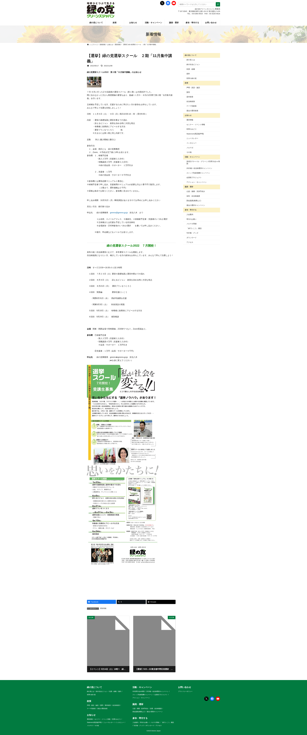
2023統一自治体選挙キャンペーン (199, 168)
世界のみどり (191, 129)
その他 (189, 152)
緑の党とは (190, 60)
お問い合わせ (184, 687)
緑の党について (191, 55)
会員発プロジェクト (194, 177)
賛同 (188, 92)
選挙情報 (103, 608)
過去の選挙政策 (192, 111)
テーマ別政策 (191, 106)
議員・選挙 (189, 187)
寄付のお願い (191, 219)
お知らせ (188, 115)
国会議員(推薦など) (193, 201)
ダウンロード (191, 238)
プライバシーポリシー (185, 691)
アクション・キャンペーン (196, 182)
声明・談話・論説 (193, 87)
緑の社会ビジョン (193, 64)
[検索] (218, 4)
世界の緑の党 (191, 78)
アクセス (189, 242)
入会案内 (189, 214)
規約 (188, 74)
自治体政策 (190, 101)
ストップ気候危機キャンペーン (198, 173)
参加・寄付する (191, 210)
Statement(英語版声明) (195, 134)
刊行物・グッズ (192, 233)
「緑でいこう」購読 (194, 228)
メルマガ (189, 148)
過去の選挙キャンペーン (195, 205)
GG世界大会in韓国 (139, 691)
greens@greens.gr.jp (119, 213)
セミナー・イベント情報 (195, 124)
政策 (186, 83)
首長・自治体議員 (193, 196)
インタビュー (191, 143)
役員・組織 (190, 69)
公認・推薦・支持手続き (195, 191)
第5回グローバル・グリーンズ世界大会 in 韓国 (203, 162)
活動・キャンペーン (192, 157)
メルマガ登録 (191, 224)
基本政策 (189, 97)
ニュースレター (192, 138)
